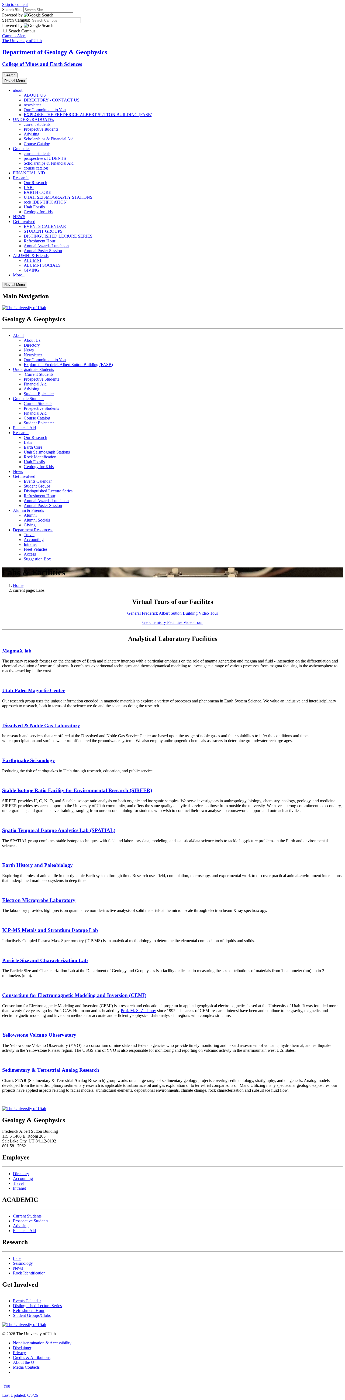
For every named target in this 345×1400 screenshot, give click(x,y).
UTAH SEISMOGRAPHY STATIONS (58, 197)
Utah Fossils (34, 207)
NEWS (19, 216)
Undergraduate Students (33, 369)
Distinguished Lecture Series (48, 491)
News (29, 350)
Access (30, 554)
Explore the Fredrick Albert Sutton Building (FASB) (68, 364)
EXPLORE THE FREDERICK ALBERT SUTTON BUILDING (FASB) (88, 114)
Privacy (19, 1352)
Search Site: (12, 9)
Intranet (30, 544)
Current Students (39, 374)
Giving (30, 525)
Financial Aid (35, 384)
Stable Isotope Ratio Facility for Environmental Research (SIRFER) (77, 790)
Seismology (23, 1263)
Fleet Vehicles (35, 549)
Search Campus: (16, 20)
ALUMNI (32, 260)
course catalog (36, 168)
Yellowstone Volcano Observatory (39, 1035)
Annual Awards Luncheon (46, 246)
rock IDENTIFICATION (45, 202)
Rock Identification (40, 457)
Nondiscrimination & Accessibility (42, 1343)
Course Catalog (37, 143)
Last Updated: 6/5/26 (20, 1395)
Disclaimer (22, 1347)
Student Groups (37, 486)
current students (37, 124)
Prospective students (41, 129)
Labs (28, 442)
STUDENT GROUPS (43, 231)
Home (18, 585)
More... (19, 275)
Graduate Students (28, 398)
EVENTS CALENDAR (45, 226)
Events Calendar (38, 481)
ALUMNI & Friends (31, 255)
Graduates (21, 148)
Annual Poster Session (43, 250)
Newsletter (33, 355)
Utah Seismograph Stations (47, 452)
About (18, 335)
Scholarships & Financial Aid (49, 139)
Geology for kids (38, 211)
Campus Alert (14, 35)
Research (21, 177)
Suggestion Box (37, 559)
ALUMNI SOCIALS (42, 265)
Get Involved (24, 221)
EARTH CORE (37, 192)
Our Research (35, 182)
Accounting (34, 539)
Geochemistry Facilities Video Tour (172, 622)
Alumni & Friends (28, 510)
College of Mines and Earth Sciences (42, 64)
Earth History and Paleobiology (37, 865)
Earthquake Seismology (28, 760)
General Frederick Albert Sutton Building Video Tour (172, 613)
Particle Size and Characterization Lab (45, 960)
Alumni (30, 515)
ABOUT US (35, 95)
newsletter (32, 105)
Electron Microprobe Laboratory (38, 900)
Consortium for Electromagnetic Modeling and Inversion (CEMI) (74, 995)
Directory (32, 345)
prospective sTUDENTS (45, 158)
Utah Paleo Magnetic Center (33, 690)
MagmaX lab (17, 651)
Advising (31, 134)
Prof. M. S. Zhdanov (138, 1010)
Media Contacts (26, 1367)
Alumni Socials (37, 520)
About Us (32, 340)
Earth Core (33, 447)
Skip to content (15, 4)
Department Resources (33, 529)
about (17, 90)
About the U (23, 1362)
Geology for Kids (39, 466)
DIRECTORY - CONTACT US (52, 100)
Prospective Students (41, 379)
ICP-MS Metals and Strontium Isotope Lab (50, 930)
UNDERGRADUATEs (33, 119)
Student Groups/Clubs (32, 1315)
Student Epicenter (39, 393)
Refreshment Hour (39, 241)
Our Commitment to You (45, 109)
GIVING (31, 270)
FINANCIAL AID (29, 173)
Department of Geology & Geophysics (54, 52)
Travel (29, 534)
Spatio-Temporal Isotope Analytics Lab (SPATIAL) (58, 830)
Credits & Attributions (31, 1357)
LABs (29, 187)
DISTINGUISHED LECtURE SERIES (58, 236)
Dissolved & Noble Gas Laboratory (41, 725)
